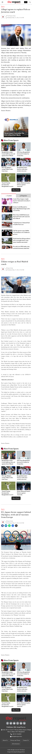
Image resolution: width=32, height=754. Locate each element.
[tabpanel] (16, 223)
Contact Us (26, 740)
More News (16, 190)
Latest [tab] (9, 196)
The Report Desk (11, 16)
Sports (3, 6)
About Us (5, 740)
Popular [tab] (24, 196)
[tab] (8, 196)
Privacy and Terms (15, 740)
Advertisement (16, 744)
